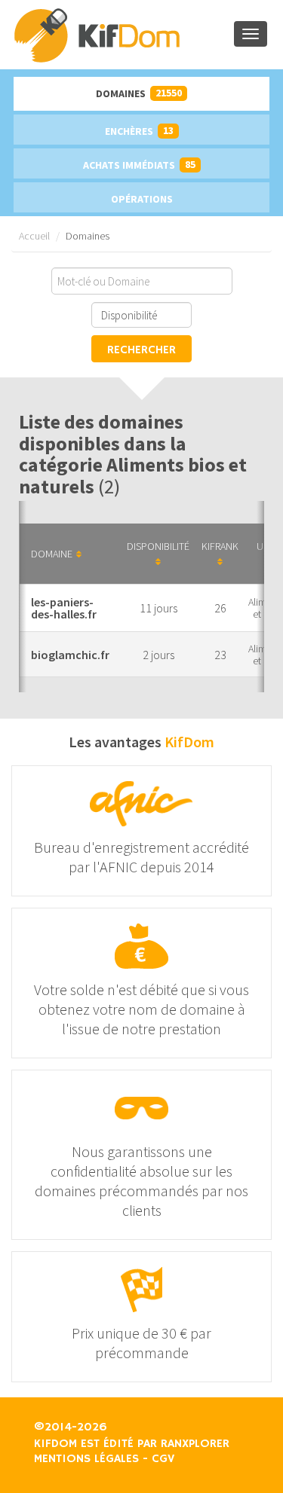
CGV (163, 1459)
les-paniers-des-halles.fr (64, 607)
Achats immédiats (139, 164)
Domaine (51, 553)
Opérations (142, 199)
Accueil (34, 236)
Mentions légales (86, 1459)
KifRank (219, 546)
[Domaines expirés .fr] (123, 35)
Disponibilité (158, 546)
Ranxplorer (195, 1444)
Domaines (139, 93)
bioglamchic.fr (70, 654)
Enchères (139, 131)
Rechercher (141, 350)
